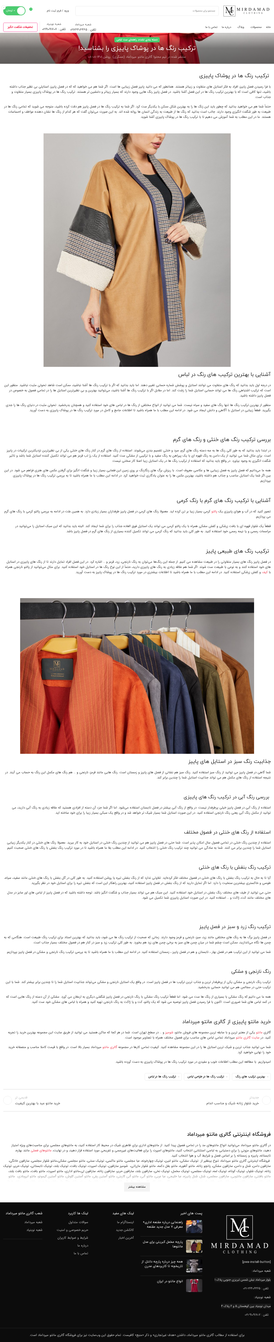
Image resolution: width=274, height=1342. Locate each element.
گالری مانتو (109, 1047)
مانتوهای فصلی (41, 1150)
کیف (265, 572)
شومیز (169, 1032)
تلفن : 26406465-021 (256, 1288)
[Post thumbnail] (194, 1226)
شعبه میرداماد (33, 1222)
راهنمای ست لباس (127, 40)
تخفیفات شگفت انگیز (20, 27)
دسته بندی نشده (147, 40)
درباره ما (82, 1245)
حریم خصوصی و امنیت (72, 1230)
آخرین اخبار (126, 1238)
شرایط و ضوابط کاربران (72, 1238)
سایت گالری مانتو (247, 1037)
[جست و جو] (80, 11)
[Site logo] (247, 10)
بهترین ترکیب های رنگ (250, 1076)
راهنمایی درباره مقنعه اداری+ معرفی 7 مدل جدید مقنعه (163, 1224)
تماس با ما (81, 1253)
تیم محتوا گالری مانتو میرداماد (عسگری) (140, 56)
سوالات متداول (78, 1222)
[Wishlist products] (41, 10)
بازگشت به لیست (137, 1100)
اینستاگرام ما (125, 1222)
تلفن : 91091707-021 (257, 1314)
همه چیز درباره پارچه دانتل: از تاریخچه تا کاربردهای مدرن (162, 1264)
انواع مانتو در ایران (170, 1281)
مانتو (259, 1032)
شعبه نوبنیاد (34, 1230)
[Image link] (240, 1234)
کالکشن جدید (125, 1230)
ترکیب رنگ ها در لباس (162, 1076)
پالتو (214, 511)
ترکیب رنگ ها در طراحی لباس (205, 1076)
